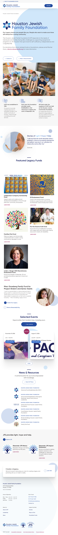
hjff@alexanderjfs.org (35, 501)
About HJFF (5, 509)
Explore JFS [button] (9, 439)
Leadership (5, 512)
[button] (54, 5)
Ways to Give (32, 512)
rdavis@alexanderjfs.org (15, 49)
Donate (49, 5)
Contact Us (31, 503)
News (4, 515)
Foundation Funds (33, 515)
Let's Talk (49, 470)
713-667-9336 (33, 496)
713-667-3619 (33, 499)
